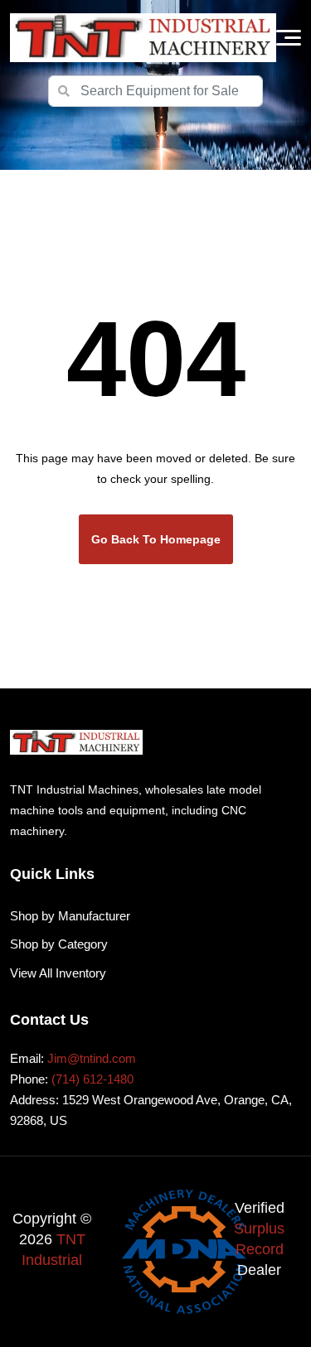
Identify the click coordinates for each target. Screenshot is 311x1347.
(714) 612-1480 (92, 1079)
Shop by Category (59, 944)
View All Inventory (58, 973)
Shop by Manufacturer (70, 916)
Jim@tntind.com (91, 1058)
